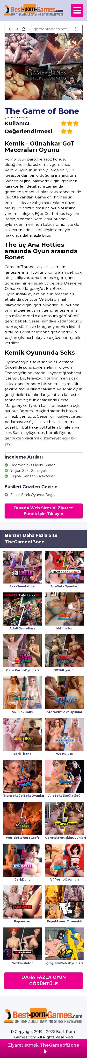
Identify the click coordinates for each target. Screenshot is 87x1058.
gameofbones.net (17, 117)
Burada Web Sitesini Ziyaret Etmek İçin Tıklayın (43, 511)
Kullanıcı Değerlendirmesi (28, 127)
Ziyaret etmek (43, 1045)
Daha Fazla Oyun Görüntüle (44, 980)
